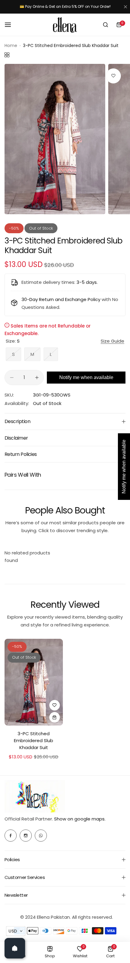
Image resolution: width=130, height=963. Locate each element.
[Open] (15, 948)
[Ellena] (65, 25)
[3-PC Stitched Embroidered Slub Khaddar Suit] (34, 682)
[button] (15, 931)
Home (11, 45)
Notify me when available (86, 377)
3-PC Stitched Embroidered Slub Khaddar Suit (33, 740)
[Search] (105, 24)
